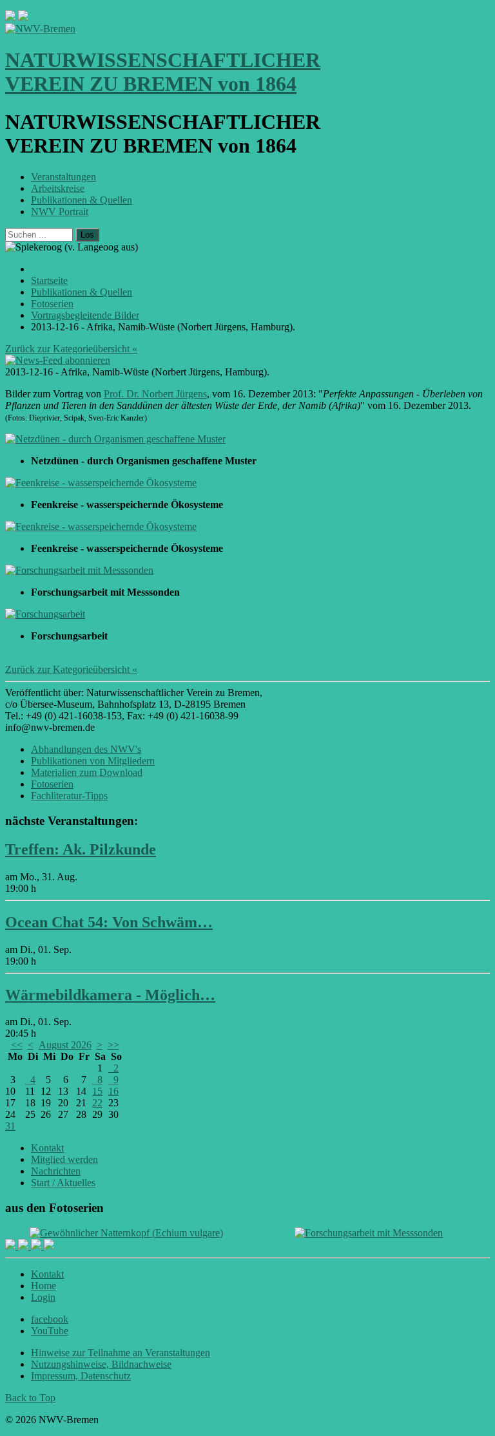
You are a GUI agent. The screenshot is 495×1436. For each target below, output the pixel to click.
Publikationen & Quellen (81, 199)
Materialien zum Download (86, 772)
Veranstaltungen (63, 176)
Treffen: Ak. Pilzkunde (80, 849)
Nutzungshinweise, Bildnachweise (101, 1364)
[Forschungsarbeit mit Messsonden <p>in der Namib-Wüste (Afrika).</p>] (79, 570)
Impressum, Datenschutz (81, 1375)
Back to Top (30, 1397)
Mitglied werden (64, 1159)
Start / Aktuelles (63, 1182)
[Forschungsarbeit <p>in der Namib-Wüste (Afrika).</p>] (45, 614)
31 (10, 1125)
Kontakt (47, 1147)
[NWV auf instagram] (24, 1245)
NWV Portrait (59, 211)
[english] (10, 17)
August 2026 (65, 1044)
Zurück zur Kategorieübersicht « (71, 348)
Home (43, 1285)
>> (113, 1044)
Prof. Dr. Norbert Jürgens (155, 393)
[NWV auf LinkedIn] (37, 1245)
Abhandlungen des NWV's (86, 749)
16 (113, 1091)
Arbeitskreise (57, 188)
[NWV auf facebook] (11, 1245)
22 (97, 1102)
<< (17, 1044)
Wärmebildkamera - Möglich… (110, 995)
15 (97, 1091)
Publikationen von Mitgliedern (93, 760)
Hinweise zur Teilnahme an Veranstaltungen (120, 1352)
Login (43, 1297)
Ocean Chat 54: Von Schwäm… (109, 922)
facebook (49, 1319)
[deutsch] (23, 17)
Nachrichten (56, 1171)
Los (87, 235)
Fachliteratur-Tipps (69, 795)
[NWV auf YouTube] (49, 1245)
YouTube (49, 1330)
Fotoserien (52, 784)
